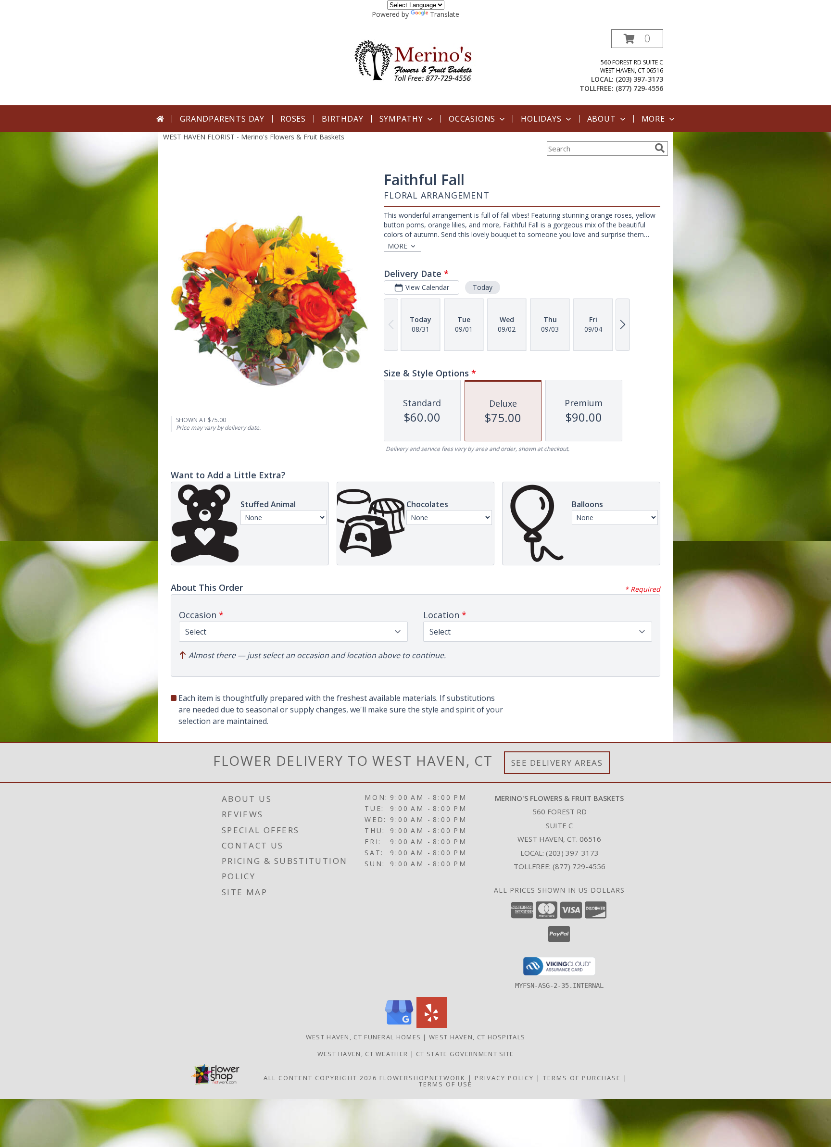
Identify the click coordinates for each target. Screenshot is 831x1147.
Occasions (472, 118)
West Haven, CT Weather (362, 1053)
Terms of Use (445, 1084)
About (601, 118)
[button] (637, 38)
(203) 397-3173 (639, 79)
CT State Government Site (465, 1053)
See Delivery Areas (557, 762)
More (653, 118)
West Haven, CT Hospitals (477, 1037)
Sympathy (401, 118)
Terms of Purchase (582, 1077)
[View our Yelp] (431, 1025)
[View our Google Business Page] (399, 1025)
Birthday (342, 118)
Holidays (541, 118)
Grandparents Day (222, 118)
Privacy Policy (504, 1077)
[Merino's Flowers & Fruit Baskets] (415, 60)
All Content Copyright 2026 (320, 1077)
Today (482, 287)
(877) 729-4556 (639, 88)
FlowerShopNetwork (422, 1077)
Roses (293, 118)
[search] (659, 148)
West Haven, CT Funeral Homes (363, 1037)
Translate (444, 14)
